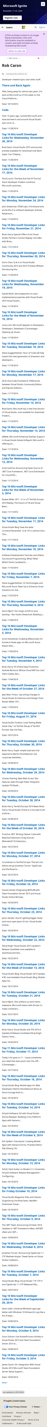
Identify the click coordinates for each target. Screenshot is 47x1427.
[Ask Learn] (38, 58)
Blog (36, 1412)
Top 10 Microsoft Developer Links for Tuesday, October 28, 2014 (23, 798)
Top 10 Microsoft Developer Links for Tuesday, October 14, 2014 (23, 1105)
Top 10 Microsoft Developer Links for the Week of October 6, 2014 (23, 1133)
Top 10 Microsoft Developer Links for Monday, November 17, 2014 (23, 373)
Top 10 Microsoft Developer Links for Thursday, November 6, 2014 (23, 603)
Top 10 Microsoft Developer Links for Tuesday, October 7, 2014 (23, 1273)
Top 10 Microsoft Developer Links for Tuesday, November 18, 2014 (23, 345)
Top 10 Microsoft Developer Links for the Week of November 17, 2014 (23, 169)
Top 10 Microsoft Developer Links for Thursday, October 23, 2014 (23, 910)
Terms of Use (33, 1420)
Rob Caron (13, 58)
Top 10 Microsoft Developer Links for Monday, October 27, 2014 (23, 854)
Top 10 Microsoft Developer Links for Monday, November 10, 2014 (23, 547)
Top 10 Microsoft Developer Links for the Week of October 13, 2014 (23, 965)
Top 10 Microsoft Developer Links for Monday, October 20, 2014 (23, 1021)
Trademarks (7, 1423)
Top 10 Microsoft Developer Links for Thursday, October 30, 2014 (23, 742)
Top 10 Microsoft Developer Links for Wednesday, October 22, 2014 (23, 938)
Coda (5, 110)
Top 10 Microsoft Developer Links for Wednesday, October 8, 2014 (23, 1245)
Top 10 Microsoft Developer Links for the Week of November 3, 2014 (23, 490)
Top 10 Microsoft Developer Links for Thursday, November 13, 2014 (23, 428)
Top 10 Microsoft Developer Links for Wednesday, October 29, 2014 (23, 770)
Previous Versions (23, 1412)
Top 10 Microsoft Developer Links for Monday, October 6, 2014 (23, 1328)
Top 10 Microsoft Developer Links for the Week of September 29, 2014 (23, 1299)
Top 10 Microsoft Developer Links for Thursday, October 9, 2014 (23, 1217)
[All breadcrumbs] (4, 58)
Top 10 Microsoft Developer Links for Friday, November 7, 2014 (23, 575)
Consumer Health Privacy (12, 1420)
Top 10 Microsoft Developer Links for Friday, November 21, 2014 (23, 226)
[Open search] (35, 27)
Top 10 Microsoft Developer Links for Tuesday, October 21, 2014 (23, 993)
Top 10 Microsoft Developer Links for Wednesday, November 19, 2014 (23, 284)
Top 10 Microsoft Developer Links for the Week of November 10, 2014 (23, 315)
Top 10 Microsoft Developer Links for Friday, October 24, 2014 (23, 882)
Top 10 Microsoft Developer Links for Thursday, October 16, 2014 (23, 1077)
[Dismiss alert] (43, 4)
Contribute (6, 1416)
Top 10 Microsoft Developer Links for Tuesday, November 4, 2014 (23, 658)
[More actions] (43, 58)
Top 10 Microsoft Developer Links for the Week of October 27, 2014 (23, 686)
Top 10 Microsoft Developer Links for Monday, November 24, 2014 (23, 198)
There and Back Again (16, 85)
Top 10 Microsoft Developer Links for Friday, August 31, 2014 (23, 714)
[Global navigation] (2, 27)
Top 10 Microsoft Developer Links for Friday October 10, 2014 (23, 1189)
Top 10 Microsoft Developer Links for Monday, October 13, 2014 (23, 1161)
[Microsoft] (23, 27)
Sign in (42, 27)
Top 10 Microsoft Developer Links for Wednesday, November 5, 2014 (23, 629)
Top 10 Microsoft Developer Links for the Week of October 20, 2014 (23, 826)
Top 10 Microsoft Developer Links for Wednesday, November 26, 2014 (23, 138)
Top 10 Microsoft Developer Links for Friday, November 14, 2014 (23, 401)
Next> (5, 1382)
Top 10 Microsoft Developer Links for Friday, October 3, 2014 (23, 1356)
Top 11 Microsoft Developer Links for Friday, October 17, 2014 (23, 1049)
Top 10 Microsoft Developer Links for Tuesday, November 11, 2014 (23, 519)
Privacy (17, 1416)
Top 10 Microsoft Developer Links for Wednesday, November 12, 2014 (23, 458)
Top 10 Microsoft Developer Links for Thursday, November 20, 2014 (23, 254)
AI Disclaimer (7, 1412)
